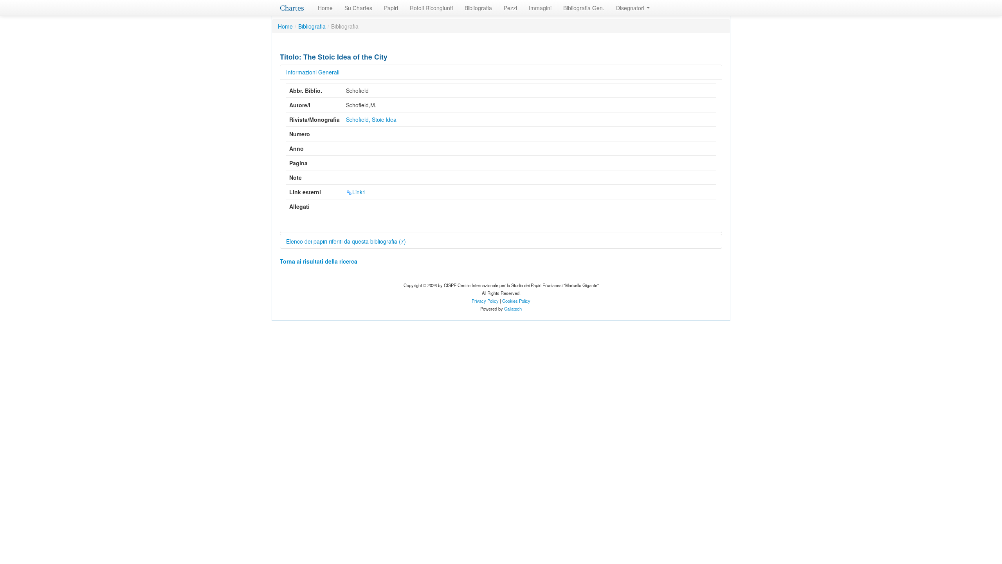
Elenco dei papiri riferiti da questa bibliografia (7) (346, 241)
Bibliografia (478, 8)
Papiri (391, 8)
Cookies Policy (516, 301)
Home (325, 8)
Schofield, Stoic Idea (371, 119)
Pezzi (510, 8)
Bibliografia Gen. (583, 8)
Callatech (513, 309)
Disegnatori (631, 8)
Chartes (292, 8)
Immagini (540, 8)
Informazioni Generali (312, 72)
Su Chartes (358, 8)
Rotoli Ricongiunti (431, 8)
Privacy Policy (485, 301)
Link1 (359, 192)
